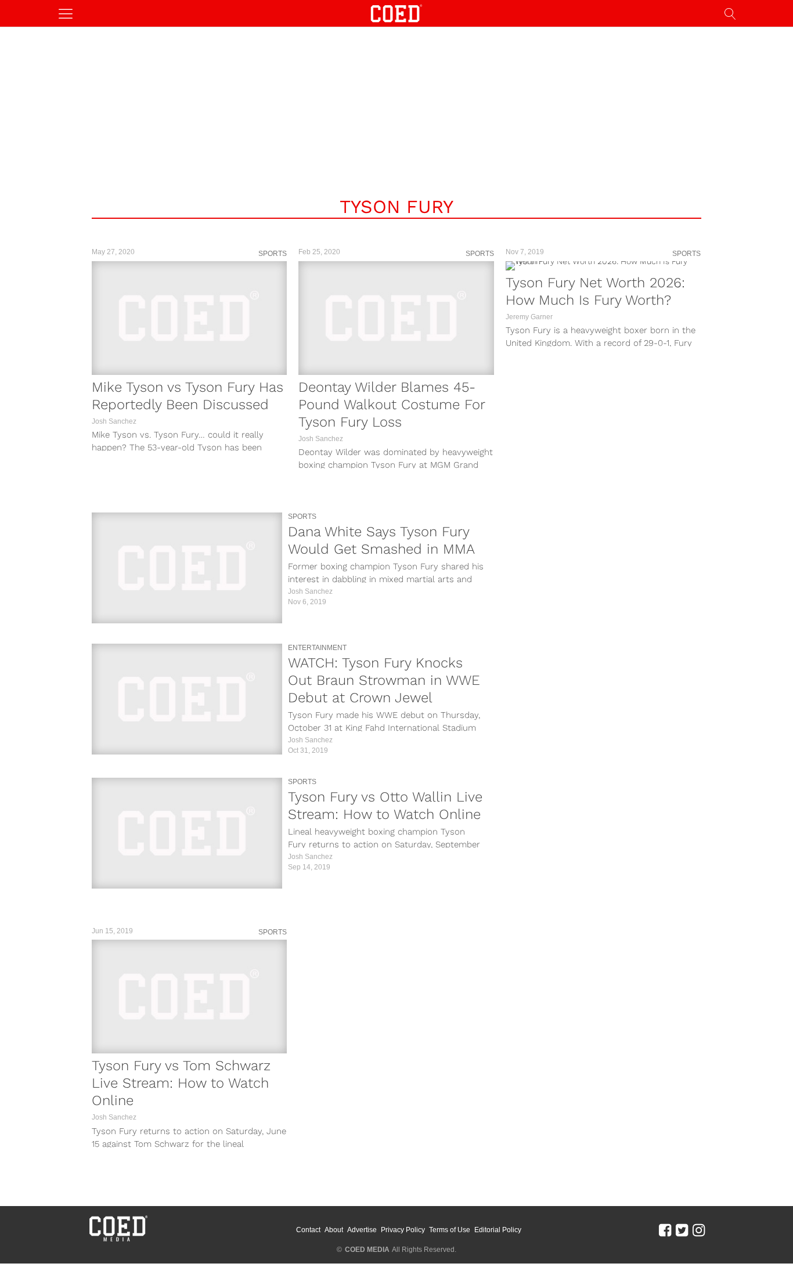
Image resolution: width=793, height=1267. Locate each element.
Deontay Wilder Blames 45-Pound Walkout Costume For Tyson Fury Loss (391, 404)
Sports (272, 254)
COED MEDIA (367, 1250)
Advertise (362, 1230)
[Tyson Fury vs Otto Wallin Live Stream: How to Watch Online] (187, 833)
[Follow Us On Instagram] (698, 1229)
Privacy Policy (403, 1230)
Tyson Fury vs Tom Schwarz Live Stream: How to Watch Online (181, 1083)
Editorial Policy (497, 1230)
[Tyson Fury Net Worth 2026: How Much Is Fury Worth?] (603, 265)
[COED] (396, 12)
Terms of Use (449, 1230)
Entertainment (317, 648)
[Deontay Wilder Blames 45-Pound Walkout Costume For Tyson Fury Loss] (395, 318)
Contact (308, 1230)
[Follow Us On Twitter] (682, 1229)
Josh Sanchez (114, 421)
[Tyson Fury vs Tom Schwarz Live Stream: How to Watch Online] (189, 996)
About (334, 1230)
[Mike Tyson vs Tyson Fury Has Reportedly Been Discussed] (189, 318)
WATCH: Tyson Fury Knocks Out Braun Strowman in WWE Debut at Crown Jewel (384, 680)
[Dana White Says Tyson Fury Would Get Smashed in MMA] (187, 567)
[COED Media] (118, 1240)
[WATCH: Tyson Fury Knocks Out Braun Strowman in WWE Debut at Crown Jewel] (187, 699)
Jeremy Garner (529, 317)
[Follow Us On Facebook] (665, 1229)
